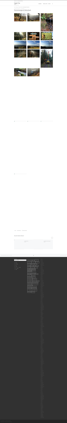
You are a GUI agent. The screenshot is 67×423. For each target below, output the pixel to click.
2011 (37, 260)
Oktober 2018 (42, 325)
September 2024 (42, 273)
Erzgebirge (33, 275)
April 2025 (42, 268)
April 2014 (42, 368)
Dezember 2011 (42, 395)
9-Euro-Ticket (29, 260)
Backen (15, 262)
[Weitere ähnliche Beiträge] (52, 238)
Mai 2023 (41, 289)
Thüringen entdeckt (16, 267)
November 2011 (42, 396)
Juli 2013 (41, 377)
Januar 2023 (42, 293)
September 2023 (42, 285)
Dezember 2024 (42, 270)
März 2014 (42, 369)
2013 (33, 262)
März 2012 (42, 392)
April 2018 (42, 329)
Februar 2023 (42, 292)
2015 (29, 264)
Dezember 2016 (42, 339)
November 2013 (42, 373)
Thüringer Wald (32, 290)
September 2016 (42, 342)
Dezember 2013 (42, 372)
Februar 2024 (42, 280)
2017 (35, 264)
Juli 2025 (41, 266)
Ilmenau (29, 279)
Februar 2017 (42, 338)
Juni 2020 (42, 315)
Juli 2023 (41, 287)
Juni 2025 (42, 267)
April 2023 (42, 290)
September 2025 (42, 265)
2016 (32, 264)
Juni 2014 (42, 366)
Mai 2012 (41, 390)
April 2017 (42, 336)
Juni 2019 (42, 320)
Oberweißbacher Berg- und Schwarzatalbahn (33, 282)
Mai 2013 (41, 379)
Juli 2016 (41, 344)
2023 (32, 267)
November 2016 (42, 340)
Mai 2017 (41, 335)
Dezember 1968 (42, 417)
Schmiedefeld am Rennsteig (32, 286)
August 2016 (42, 343)
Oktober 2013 (42, 374)
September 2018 (42, 326)
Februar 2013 (42, 382)
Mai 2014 (41, 367)
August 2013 (42, 376)
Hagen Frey (3, 420)
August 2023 (42, 286)
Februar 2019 (42, 323)
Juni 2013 (42, 378)
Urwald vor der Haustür (47, 241)
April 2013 (42, 380)
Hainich (34, 277)
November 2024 (42, 271)
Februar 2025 (42, 269)
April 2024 (42, 278)
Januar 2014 (42, 371)
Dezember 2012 (42, 384)
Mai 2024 (41, 277)
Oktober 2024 (42, 272)
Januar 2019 (42, 324)
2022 (29, 267)
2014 (37, 262)
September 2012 (42, 386)
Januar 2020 (42, 318)
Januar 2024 (42, 281)
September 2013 (42, 375)
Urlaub (15, 269)
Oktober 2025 (42, 264)
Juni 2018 (42, 327)
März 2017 (42, 337)
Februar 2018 (42, 331)
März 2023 (42, 291)
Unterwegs (15, 268)
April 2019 (42, 321)
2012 (29, 262)
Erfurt (29, 275)
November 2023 (42, 283)
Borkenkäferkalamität (31, 272)
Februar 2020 (42, 317)
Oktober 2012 (42, 385)
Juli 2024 (41, 275)
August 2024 (42, 274)
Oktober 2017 (42, 332)
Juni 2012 (42, 389)
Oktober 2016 (42, 341)
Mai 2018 (41, 328)
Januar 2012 (42, 394)
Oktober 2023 (42, 284)
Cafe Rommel (26, 241)
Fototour (15, 264)
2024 (36, 267)
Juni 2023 (42, 288)
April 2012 (42, 391)
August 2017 (42, 334)
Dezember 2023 (42, 282)
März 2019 (42, 322)
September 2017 (42, 333)
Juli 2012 (41, 388)
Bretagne (15, 263)
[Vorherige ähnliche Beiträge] (50, 238)
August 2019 (42, 319)
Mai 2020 (41, 316)
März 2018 (42, 330)
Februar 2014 (42, 370)
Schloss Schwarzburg (30, 285)
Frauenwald (29, 277)
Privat (15, 265)
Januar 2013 (42, 383)
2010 (33, 260)
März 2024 (42, 279)
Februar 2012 (42, 393)
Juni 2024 (42, 276)
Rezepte (15, 266)
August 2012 (42, 387)
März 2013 (42, 381)
